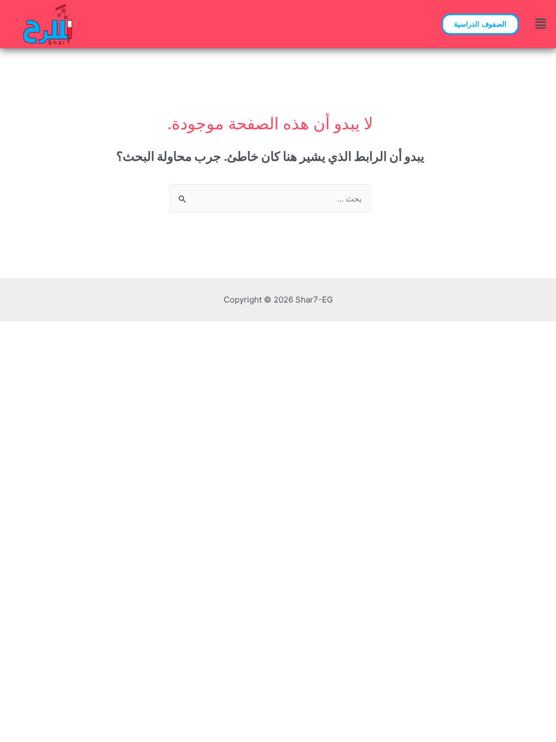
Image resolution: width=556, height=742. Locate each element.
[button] (480, 24)
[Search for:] (269, 198)
